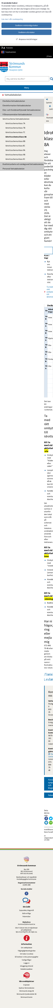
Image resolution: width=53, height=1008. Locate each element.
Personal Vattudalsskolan (13, 168)
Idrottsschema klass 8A (15, 136)
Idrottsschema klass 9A (15, 150)
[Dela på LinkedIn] (46, 823)
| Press (49, 56)
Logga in (26, 963)
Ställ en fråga (26, 913)
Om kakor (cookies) (26, 954)
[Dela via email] (51, 823)
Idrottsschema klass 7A (15, 123)
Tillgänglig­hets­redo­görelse (26, 951)
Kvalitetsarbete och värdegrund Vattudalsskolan (23, 164)
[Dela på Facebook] (46, 818)
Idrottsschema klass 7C (15, 132)
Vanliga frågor (26, 960)
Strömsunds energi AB (36, 991)
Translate (9, 48)
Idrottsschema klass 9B (15, 154)
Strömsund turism (33, 997)
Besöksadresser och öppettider (26, 877)
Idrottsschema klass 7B (15, 128)
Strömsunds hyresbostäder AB (35, 994)
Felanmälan (26, 916)
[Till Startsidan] (12, 73)
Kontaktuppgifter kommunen (26, 879)
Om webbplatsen (26, 948)
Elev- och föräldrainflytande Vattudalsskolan (22, 110)
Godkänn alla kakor (26, 32)
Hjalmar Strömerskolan (36, 988)
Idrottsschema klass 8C (15, 145)
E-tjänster (38, 985)
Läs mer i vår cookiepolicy (12, 19)
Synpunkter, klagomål (26, 910)
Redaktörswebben (26, 969)
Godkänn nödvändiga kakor (26, 25)
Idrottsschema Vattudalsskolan (16, 119)
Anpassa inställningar (28, 39)
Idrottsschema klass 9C (15, 159)
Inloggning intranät (33, 966)
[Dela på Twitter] (51, 818)
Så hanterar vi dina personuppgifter (26, 957)
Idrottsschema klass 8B (15, 141)
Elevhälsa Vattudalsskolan (14, 101)
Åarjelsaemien (10, 52)
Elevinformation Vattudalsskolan (17, 105)
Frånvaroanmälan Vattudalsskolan (17, 114)
